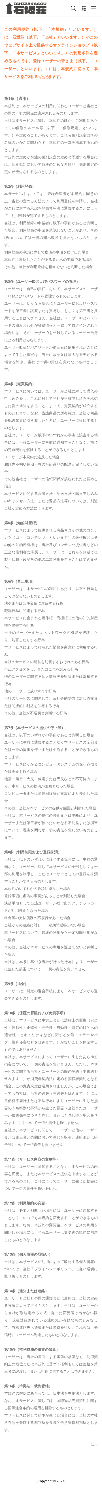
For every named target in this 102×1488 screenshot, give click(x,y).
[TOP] (95, 1481)
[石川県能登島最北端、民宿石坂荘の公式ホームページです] (26, 8)
